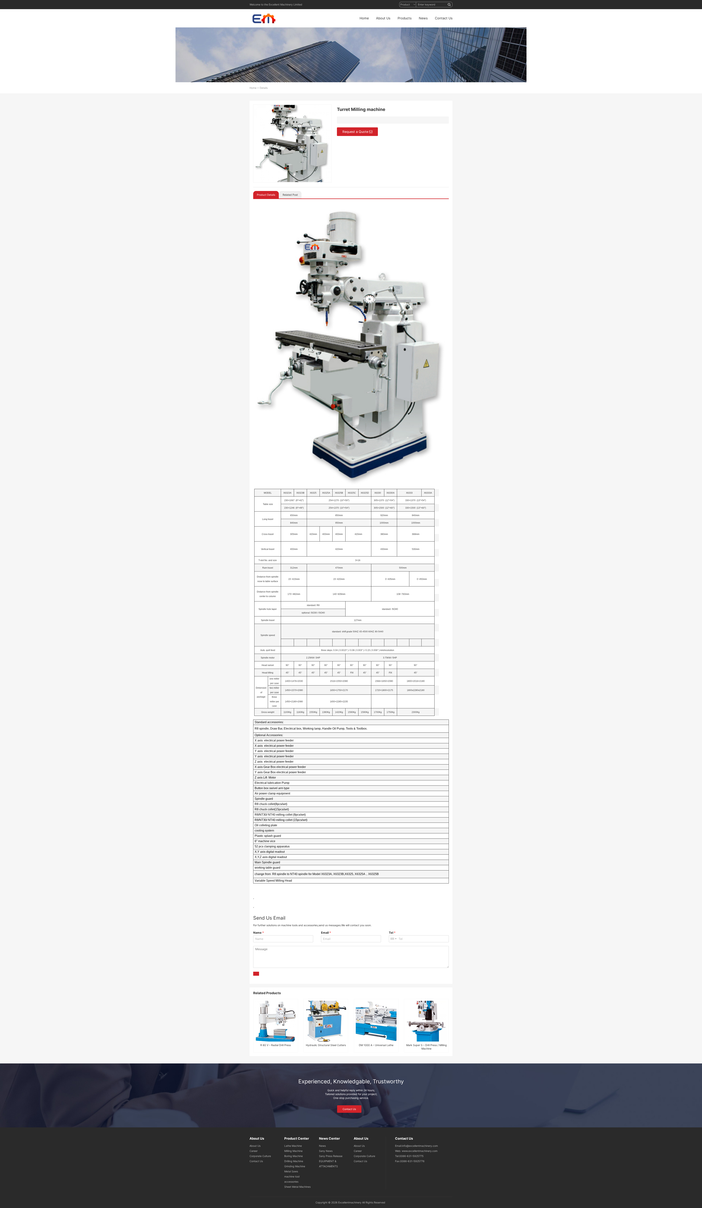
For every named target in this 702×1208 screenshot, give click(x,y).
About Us (383, 18)
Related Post (290, 194)
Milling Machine (293, 1150)
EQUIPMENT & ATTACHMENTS (328, 1164)
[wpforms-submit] (256, 974)
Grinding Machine (294, 1166)
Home (364, 18)
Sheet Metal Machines (297, 1186)
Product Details (266, 194)
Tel (392, 932)
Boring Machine (293, 1156)
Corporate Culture (260, 1156)
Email (326, 932)
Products (405, 18)
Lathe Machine (293, 1145)
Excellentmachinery (349, 1202)
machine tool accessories (291, 1179)
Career (254, 1150)
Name (258, 932)
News (423, 18)
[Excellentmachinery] (263, 18)
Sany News (326, 1150)
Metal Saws (291, 1171)
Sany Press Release (330, 1156)
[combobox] (393, 939)
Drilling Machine (293, 1161)
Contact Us (443, 18)
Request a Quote (355, 132)
